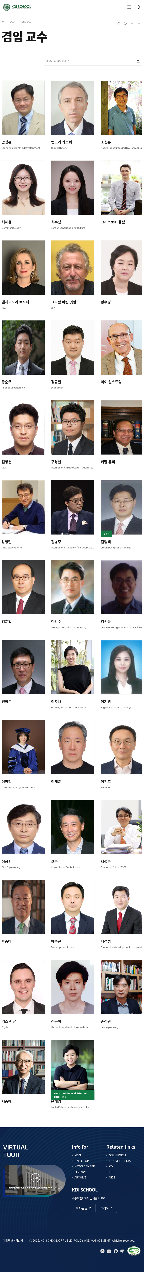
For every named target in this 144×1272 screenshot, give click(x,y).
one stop (81, 1161)
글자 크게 (132, 23)
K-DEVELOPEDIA (120, 1161)
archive (80, 1177)
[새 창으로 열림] (134, 1251)
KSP (111, 1172)
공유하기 (118, 23)
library (80, 1172)
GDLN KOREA (117, 1155)
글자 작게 (139, 23)
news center (84, 1166)
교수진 (13, 22)
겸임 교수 (26, 22)
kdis (77, 1155)
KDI (111, 1166)
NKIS (112, 1177)
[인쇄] (125, 23)
